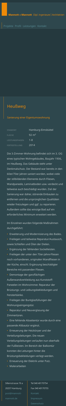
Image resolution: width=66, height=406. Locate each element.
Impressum (36, 398)
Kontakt (41, 26)
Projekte (8, 26)
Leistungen (29, 26)
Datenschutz (37, 403)
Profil (18, 26)
